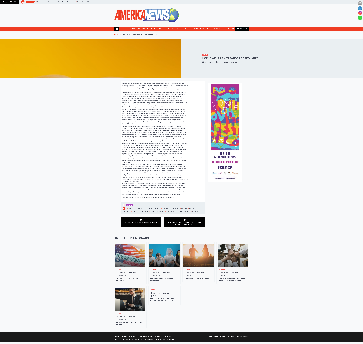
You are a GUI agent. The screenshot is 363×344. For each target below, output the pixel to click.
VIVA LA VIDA (142, 28)
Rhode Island (41, 2)
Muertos (135, 211)
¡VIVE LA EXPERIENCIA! (213, 28)
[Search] (233, 29)
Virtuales (195, 211)
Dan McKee (80, 2)
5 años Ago (209, 62)
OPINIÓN (133, 28)
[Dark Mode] (229, 29)
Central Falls (71, 2)
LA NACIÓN (168, 28)
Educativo (175, 208)
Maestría (127, 211)
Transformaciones (183, 211)
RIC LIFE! (178, 28)
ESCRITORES (188, 28)
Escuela (184, 208)
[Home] (116, 29)
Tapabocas (170, 211)
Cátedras (131, 208)
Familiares (192, 208)
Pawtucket (61, 2)
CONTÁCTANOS (199, 28)
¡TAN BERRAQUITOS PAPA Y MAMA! (197, 278)
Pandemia (144, 211)
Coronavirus (141, 208)
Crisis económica (153, 208)
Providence (51, 2)
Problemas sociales (157, 211)
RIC (88, 2)
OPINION (205, 54)
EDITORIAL (124, 28)
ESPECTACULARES (156, 28)
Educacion (165, 208)
